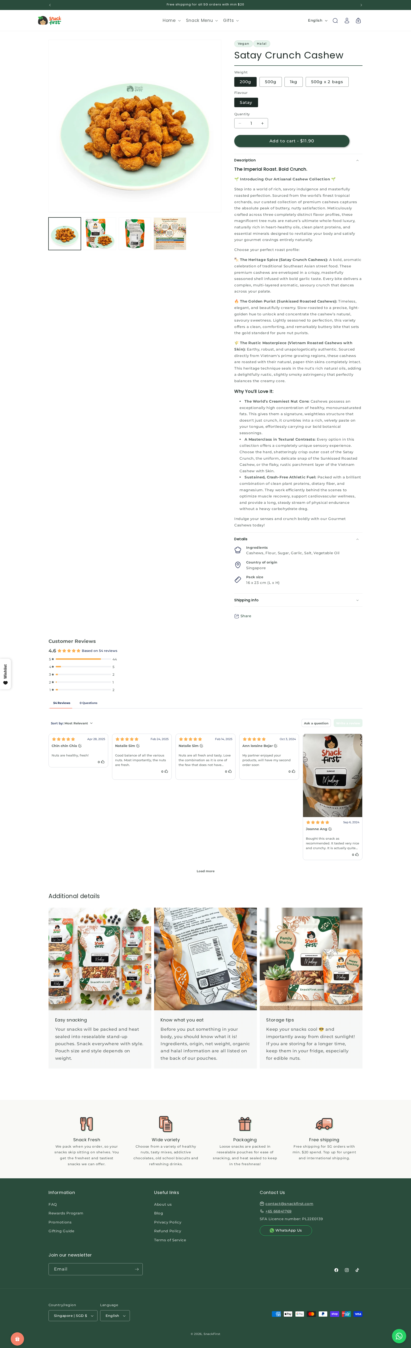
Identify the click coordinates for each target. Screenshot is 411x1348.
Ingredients (257, 547)
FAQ (53, 1204)
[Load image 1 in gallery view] (65, 233)
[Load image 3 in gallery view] (135, 233)
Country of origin (261, 562)
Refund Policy (167, 1231)
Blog (158, 1213)
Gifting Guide (61, 1231)
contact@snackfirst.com (289, 1203)
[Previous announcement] (50, 5)
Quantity (242, 114)
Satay (246, 102)
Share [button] (245, 616)
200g (245, 82)
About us (163, 1204)
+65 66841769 (278, 1211)
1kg (293, 82)
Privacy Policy (167, 1222)
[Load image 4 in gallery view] (170, 233)
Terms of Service (170, 1239)
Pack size (254, 577)
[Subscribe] (136, 1269)
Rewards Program (66, 1213)
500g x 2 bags (327, 82)
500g (270, 82)
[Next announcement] (361, 5)
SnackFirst (212, 1334)
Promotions (60, 1222)
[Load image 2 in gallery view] (99, 233)
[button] (171, 20)
